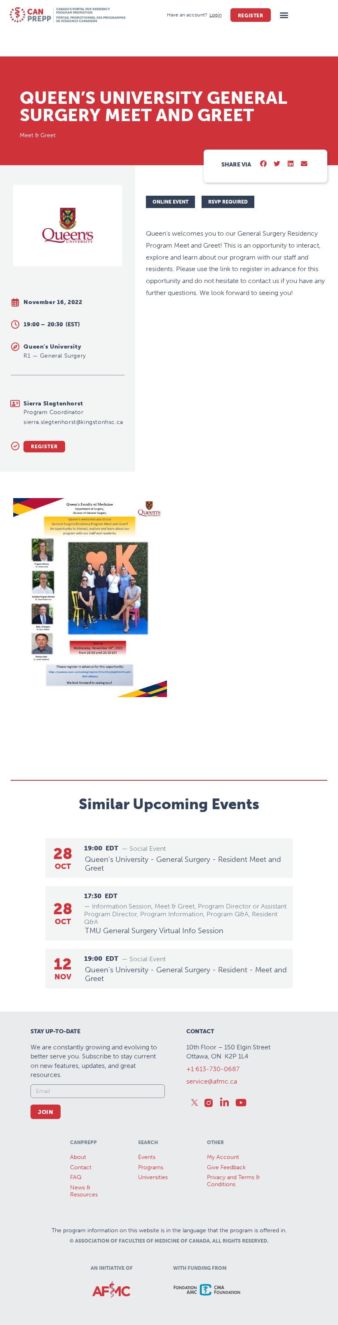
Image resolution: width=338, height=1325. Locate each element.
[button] (284, 15)
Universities (153, 1177)
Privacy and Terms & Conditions (233, 1181)
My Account (223, 1157)
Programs (150, 1167)
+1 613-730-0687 (212, 1069)
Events (146, 1157)
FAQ (76, 1177)
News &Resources (84, 1191)
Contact (81, 1167)
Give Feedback (226, 1167)
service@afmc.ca (211, 1081)
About (78, 1157)
